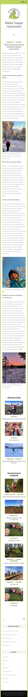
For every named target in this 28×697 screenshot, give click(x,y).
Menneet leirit (14, 515)
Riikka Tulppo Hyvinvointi (14, 24)
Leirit (4, 664)
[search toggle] (25, 2)
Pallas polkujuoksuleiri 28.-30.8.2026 (10, 634)
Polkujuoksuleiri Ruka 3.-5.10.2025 (10, 641)
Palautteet (14, 605)
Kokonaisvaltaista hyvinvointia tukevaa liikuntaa (14, 462)
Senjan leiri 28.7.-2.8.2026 (8, 638)
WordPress (13, 695)
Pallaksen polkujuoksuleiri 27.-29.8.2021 (14, 518)
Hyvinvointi (18, 42)
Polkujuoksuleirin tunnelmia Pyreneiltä (14, 419)
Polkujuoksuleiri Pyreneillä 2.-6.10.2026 (11, 631)
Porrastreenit (14, 584)
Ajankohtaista (10, 42)
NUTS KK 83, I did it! (7, 645)
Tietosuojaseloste (20, 695)
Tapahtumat (20, 494)
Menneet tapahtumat (10, 494)
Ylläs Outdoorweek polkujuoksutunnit (14, 497)
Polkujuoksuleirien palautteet (9, 675)
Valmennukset (6, 682)
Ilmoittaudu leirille (14, 540)
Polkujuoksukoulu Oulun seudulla (14, 563)
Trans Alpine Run (14, 440)
